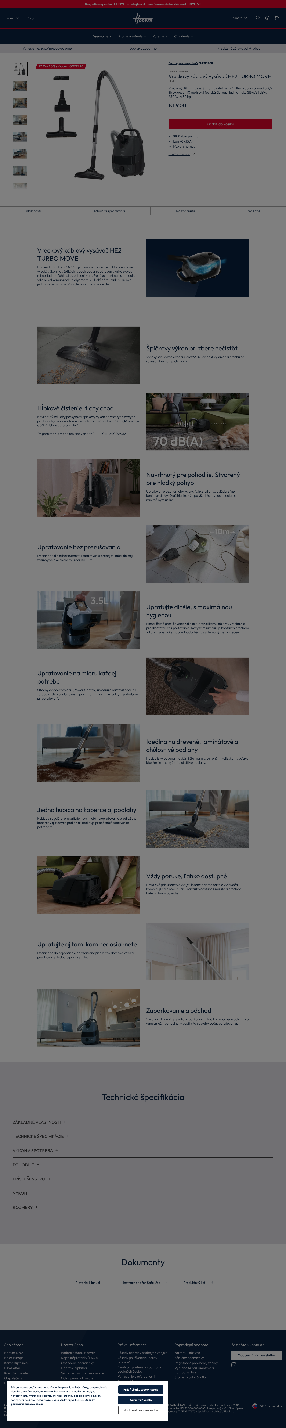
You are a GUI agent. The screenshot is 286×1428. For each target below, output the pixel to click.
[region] (87, 1401)
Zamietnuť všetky (141, 1400)
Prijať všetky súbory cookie (140, 1389)
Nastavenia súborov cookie (141, 1410)
